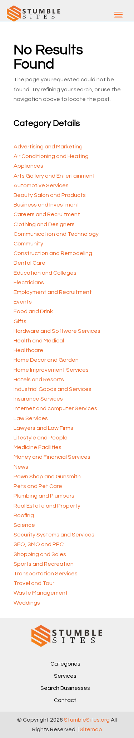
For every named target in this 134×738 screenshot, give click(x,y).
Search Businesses (65, 688)
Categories (65, 663)
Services (65, 675)
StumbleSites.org (87, 720)
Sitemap (91, 729)
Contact (65, 700)
